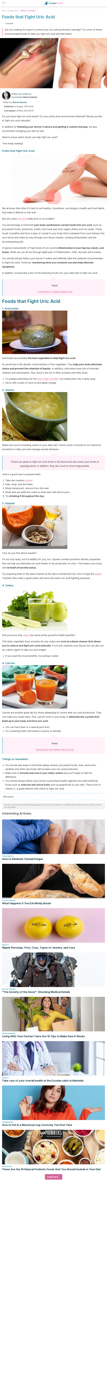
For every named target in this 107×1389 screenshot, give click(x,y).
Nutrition (7, 1166)
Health (5, 1078)
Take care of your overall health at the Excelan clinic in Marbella (43, 1080)
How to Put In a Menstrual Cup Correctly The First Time (37, 1125)
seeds (98, 574)
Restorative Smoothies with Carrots (55, 749)
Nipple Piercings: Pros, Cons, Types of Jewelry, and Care (38, 947)
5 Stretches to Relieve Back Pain (54, 291)
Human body (7, 1122)
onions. (29, 480)
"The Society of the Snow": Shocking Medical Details (36, 992)
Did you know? (9, 900)
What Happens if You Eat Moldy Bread (26, 903)
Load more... (53, 1177)
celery (26, 635)
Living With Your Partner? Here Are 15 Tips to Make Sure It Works (43, 1036)
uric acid (22, 218)
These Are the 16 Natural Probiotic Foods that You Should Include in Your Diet (51, 1169)
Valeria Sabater (30, 97)
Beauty (5, 945)
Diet (3, 11)
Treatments (8, 856)
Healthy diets (13, 11)
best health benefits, (48, 378)
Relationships (8, 1033)
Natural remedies (28, 11)
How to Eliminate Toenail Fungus (22, 859)
